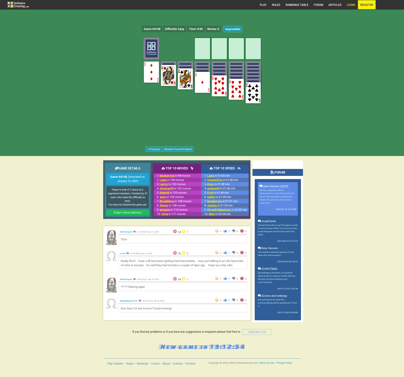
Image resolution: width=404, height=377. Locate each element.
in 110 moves (174, 209)
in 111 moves (173, 214)
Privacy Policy (284, 362)
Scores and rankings (274, 295)
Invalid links (268, 221)
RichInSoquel (126, 232)
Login (351, 4)
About (166, 363)
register (366, 4)
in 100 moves (172, 180)
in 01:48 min (218, 192)
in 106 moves (172, 197)
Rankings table (297, 4)
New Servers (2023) (275, 186)
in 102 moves (173, 184)
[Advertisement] (380, 85)
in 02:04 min (220, 214)
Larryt (123, 253)
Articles (335, 4)
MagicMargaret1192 (129, 301)
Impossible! (232, 29)
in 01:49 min (219, 197)
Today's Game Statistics (127, 212)
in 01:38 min (222, 180)
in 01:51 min (222, 201)
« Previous (153, 149)
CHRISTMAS (269, 268)
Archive (191, 363)
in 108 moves (176, 201)
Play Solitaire (115, 363)
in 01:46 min (221, 188)
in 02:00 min (227, 209)
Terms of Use (266, 362)
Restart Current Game (178, 149)
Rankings (142, 363)
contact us (257, 332)
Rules (276, 4)
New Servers (269, 248)
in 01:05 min (218, 175)
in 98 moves (175, 175)
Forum (318, 4)
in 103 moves (173, 192)
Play (263, 4)
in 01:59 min (220, 205)
